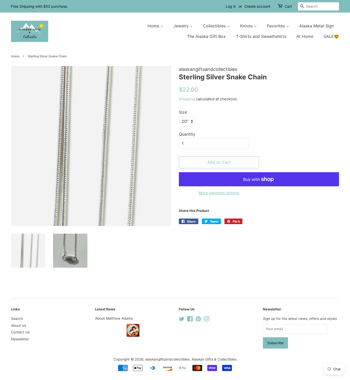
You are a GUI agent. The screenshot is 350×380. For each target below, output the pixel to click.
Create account (257, 6)
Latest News (105, 309)
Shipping (187, 98)
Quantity (187, 134)
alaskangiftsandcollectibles (167, 359)
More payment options (219, 192)
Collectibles (215, 25)
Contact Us (20, 332)
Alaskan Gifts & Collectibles (214, 359)
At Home (304, 36)
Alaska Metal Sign (316, 25)
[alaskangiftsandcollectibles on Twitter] (181, 320)
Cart (288, 6)
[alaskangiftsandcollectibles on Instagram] (206, 320)
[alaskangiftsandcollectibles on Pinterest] (198, 320)
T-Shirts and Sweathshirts (261, 36)
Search (17, 319)
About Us (18, 325)
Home (154, 25)
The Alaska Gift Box (206, 36)
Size (183, 112)
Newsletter (20, 339)
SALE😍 (331, 36)
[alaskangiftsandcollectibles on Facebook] (190, 320)
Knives (247, 25)
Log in (231, 6)
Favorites (276, 25)
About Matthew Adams (114, 318)
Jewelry (181, 25)
